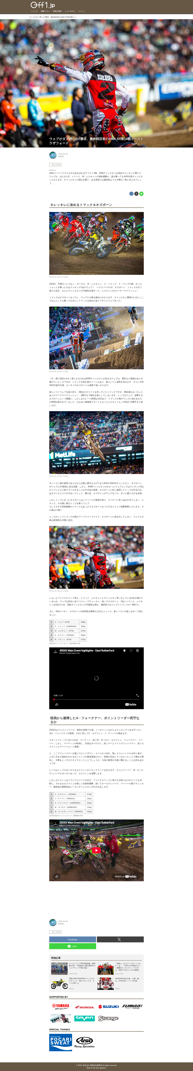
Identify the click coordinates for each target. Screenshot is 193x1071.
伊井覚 (61, 156)
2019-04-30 (63, 154)
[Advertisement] (69, 897)
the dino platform (99, 1068)
